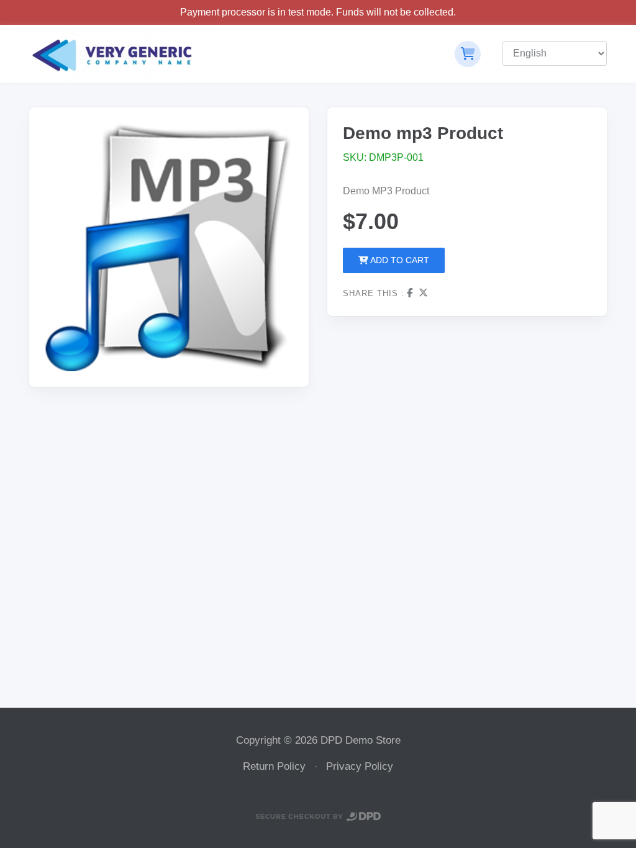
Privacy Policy (359, 766)
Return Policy (274, 766)
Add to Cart (398, 260)
